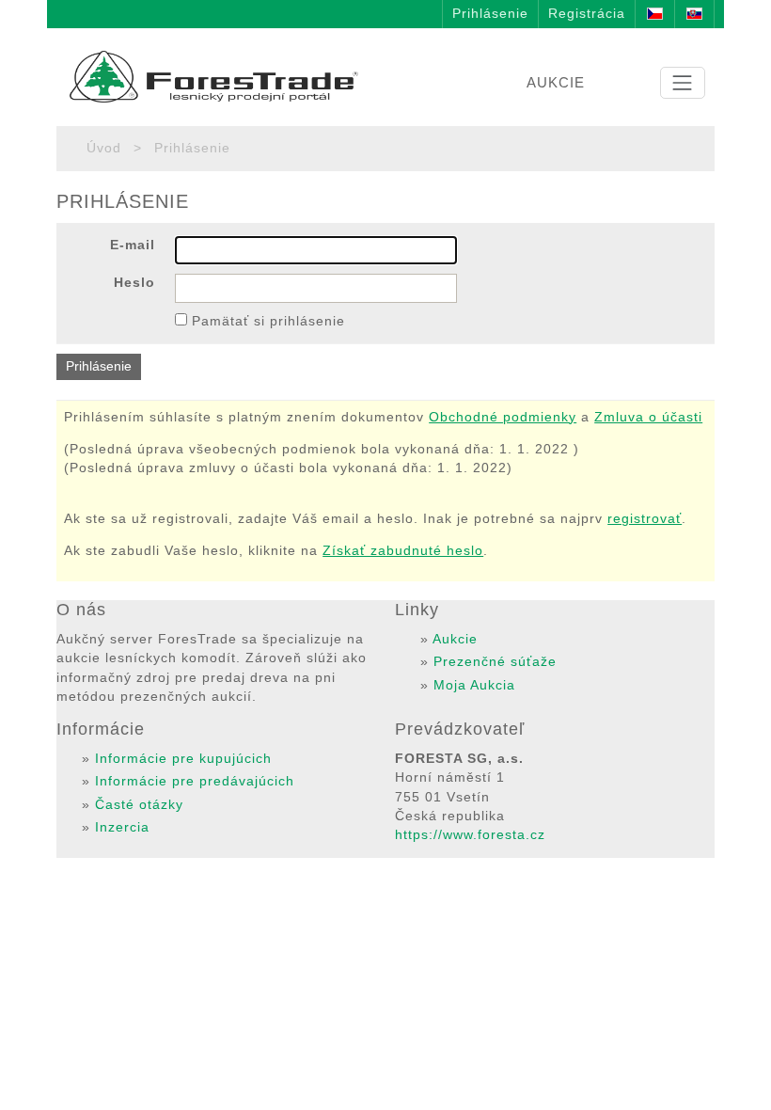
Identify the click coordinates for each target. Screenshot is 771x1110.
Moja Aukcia (474, 685)
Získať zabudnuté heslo (403, 551)
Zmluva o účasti (648, 417)
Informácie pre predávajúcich (194, 781)
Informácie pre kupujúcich (183, 759)
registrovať (644, 519)
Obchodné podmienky (502, 417)
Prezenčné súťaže (495, 662)
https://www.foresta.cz (470, 835)
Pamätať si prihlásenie (268, 321)
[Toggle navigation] (682, 83)
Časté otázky (139, 805)
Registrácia (586, 14)
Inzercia (122, 827)
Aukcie (455, 639)
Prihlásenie (490, 14)
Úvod (104, 148)
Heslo (134, 283)
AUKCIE (556, 82)
